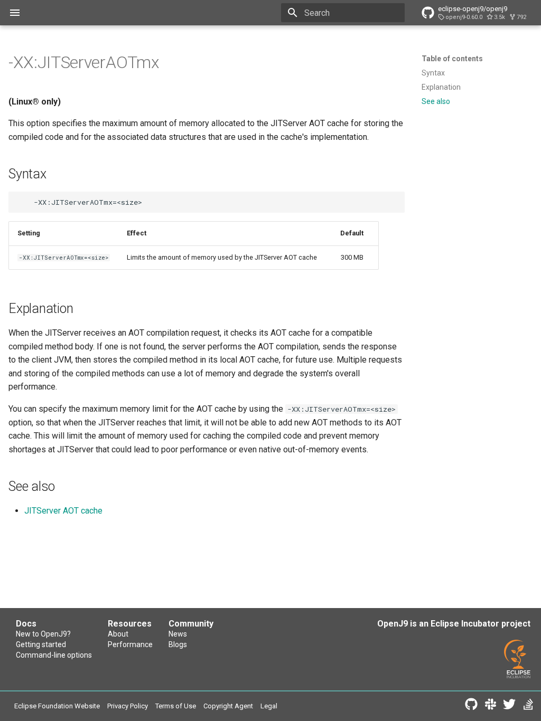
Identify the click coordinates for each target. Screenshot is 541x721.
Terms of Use (175, 706)
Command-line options (54, 655)
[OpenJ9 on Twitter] (509, 706)
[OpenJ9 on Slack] (490, 706)
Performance (130, 644)
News (178, 634)
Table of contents (452, 58)
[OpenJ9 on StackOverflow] (528, 706)
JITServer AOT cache (63, 511)
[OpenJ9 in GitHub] (471, 706)
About (118, 634)
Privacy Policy (127, 706)
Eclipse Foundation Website (57, 706)
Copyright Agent (228, 706)
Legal (268, 706)
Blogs (178, 644)
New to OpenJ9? (43, 634)
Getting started (41, 644)
